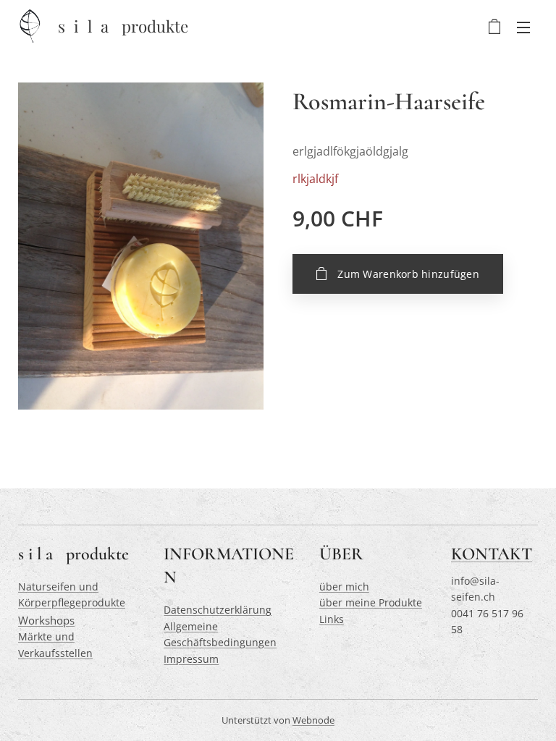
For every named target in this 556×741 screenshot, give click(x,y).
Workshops (46, 620)
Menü (523, 26)
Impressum (191, 659)
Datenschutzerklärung (217, 610)
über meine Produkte (370, 602)
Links (331, 619)
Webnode (313, 720)
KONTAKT (491, 553)
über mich (344, 586)
